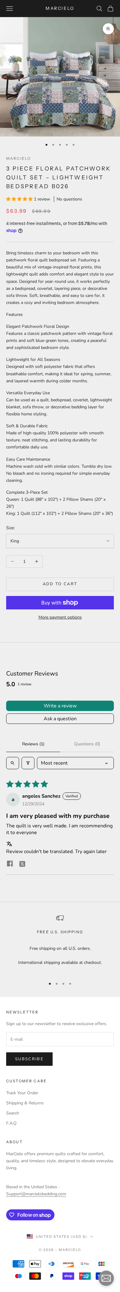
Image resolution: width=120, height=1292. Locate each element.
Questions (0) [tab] (87, 744)
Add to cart (60, 584)
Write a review (60, 705)
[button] (20, 199)
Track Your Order (22, 1093)
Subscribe (29, 1059)
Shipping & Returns (25, 1103)
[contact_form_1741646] (106, 1278)
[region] (60, 943)
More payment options (60, 617)
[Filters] (28, 763)
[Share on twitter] (22, 863)
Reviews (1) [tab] (33, 744)
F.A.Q (11, 1123)
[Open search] (12, 763)
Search (12, 1113)
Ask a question (60, 718)
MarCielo (18, 158)
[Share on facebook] (10, 863)
